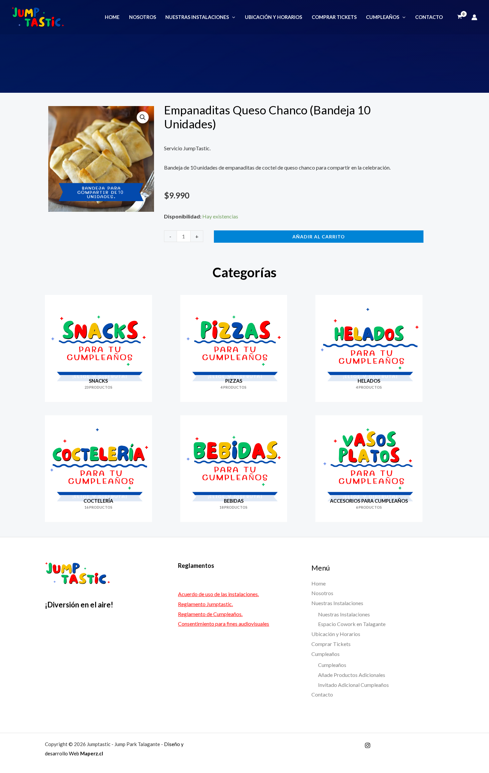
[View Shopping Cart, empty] (459, 17)
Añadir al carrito (318, 236)
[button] (143, 117)
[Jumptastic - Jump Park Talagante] (38, 16)
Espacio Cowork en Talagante (352, 624)
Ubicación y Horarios (273, 17)
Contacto (429, 17)
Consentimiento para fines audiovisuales (223, 623)
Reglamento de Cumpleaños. (210, 614)
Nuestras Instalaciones (197, 17)
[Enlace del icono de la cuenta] (474, 17)
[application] (232, 17)
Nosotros (142, 17)
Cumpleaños (382, 17)
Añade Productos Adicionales (351, 675)
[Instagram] (368, 745)
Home (112, 17)
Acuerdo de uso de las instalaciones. (218, 594)
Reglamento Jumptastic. (205, 604)
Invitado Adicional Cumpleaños (353, 685)
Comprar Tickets (334, 17)
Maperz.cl (91, 753)
